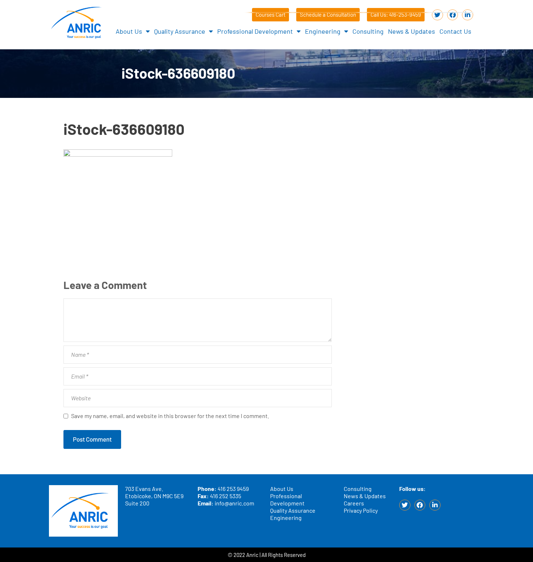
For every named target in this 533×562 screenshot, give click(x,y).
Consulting (368, 31)
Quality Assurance (179, 31)
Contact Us (455, 31)
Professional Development (255, 31)
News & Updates (411, 31)
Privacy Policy (361, 510)
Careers (354, 503)
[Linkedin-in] (467, 15)
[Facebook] (452, 15)
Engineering (322, 31)
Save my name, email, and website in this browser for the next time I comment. (170, 415)
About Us (129, 31)
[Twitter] (437, 15)
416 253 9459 (233, 488)
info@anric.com (234, 503)
